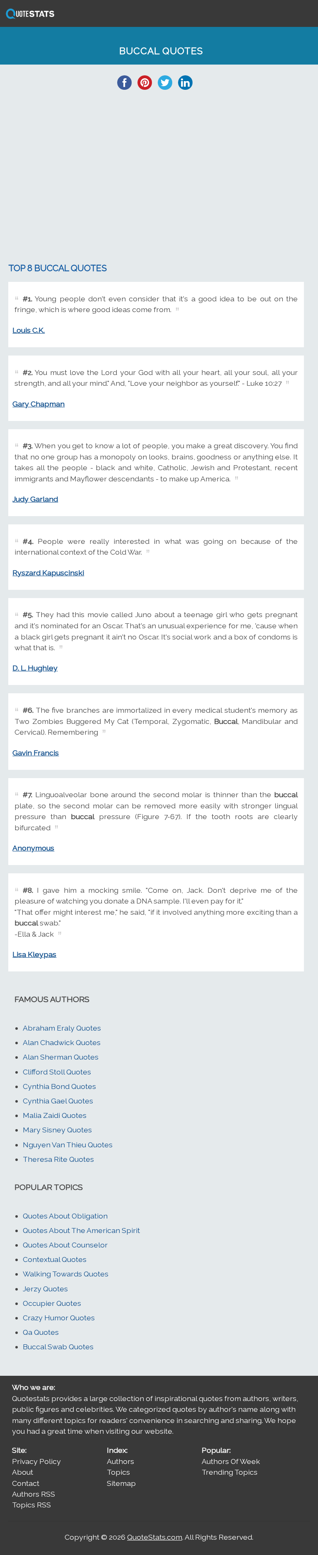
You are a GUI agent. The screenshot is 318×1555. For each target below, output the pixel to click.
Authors (120, 1461)
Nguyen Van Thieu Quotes (68, 1144)
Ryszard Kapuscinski (48, 572)
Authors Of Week (231, 1461)
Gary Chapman (38, 403)
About (22, 1472)
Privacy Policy (36, 1461)
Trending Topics (230, 1472)
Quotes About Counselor (65, 1244)
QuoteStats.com (154, 1537)
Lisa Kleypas (34, 954)
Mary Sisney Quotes (57, 1129)
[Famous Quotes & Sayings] (28, 18)
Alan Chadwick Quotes (62, 1042)
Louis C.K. (28, 330)
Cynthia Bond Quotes (59, 1086)
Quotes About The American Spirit (81, 1230)
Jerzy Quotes (45, 1288)
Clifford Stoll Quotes (57, 1071)
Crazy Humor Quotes (59, 1317)
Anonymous (33, 848)
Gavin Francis (35, 752)
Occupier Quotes (52, 1303)
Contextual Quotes (55, 1259)
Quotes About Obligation (65, 1215)
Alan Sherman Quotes (61, 1057)
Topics (118, 1472)
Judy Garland (35, 499)
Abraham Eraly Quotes (62, 1028)
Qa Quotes (41, 1332)
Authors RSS (33, 1494)
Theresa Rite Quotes (58, 1159)
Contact (25, 1483)
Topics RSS (31, 1504)
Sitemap (121, 1483)
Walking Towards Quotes (65, 1273)
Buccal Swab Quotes (58, 1346)
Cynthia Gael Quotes (58, 1100)
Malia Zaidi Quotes (55, 1115)
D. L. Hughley (35, 667)
